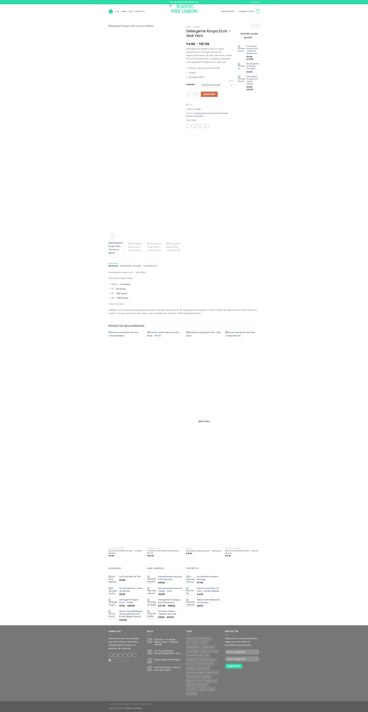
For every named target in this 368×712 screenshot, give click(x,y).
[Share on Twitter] (193, 126)
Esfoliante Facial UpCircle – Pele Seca (203, 551)
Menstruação (212, 672)
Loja (117, 11)
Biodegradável (201, 113)
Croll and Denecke (194, 655)
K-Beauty (191, 668)
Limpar (231, 81)
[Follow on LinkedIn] (134, 655)
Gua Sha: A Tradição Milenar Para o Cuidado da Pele (166, 642)
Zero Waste (191, 693)
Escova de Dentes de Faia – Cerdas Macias (241, 552)
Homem (199, 664)
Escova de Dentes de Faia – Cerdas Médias (125, 552)
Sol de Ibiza (191, 689)
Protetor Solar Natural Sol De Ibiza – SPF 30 (163, 552)
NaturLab (206, 677)
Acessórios (191, 638)
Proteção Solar (210, 681)
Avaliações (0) (150, 266)
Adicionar (209, 94)
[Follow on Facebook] (111, 655)
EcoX (210, 113)
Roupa (197, 27)
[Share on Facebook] (188, 126)
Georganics (192, 660)
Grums (190, 664)
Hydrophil (209, 664)
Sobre (123, 11)
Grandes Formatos (220, 113)
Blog (131, 11)
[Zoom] (112, 236)
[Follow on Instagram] (115, 655)
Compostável (192, 651)
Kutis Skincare (203, 668)
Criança (214, 651)
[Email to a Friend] (198, 126)
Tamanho (190, 84)
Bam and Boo (192, 643)
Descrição (113, 266)
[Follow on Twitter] (120, 655)
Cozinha (204, 651)
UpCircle (202, 689)
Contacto (140, 11)
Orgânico (191, 681)
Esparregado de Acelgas (167, 659)
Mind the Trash (193, 677)
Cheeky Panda (208, 647)
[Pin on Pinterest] (202, 126)
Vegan (211, 689)
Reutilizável (202, 685)
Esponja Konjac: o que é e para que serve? (167, 668)
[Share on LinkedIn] (207, 126)
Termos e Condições (141, 704)
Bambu (204, 643)
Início (189, 27)
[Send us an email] (125, 655)
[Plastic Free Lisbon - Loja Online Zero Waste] (184, 11)
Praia (200, 681)
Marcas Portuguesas (195, 116)
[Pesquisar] (111, 11)
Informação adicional (130, 266)
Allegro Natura (205, 638)
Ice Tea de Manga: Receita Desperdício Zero (167, 652)
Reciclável (191, 685)
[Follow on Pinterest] (129, 655)
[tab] (113, 266)
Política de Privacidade (119, 704)
